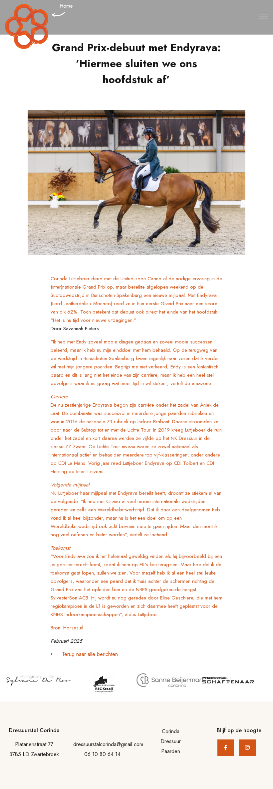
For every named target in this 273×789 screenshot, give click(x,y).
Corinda (170, 731)
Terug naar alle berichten (89, 654)
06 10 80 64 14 (102, 754)
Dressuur (170, 741)
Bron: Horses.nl (67, 627)
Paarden (170, 751)
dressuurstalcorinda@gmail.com (108, 744)
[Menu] (263, 17)
